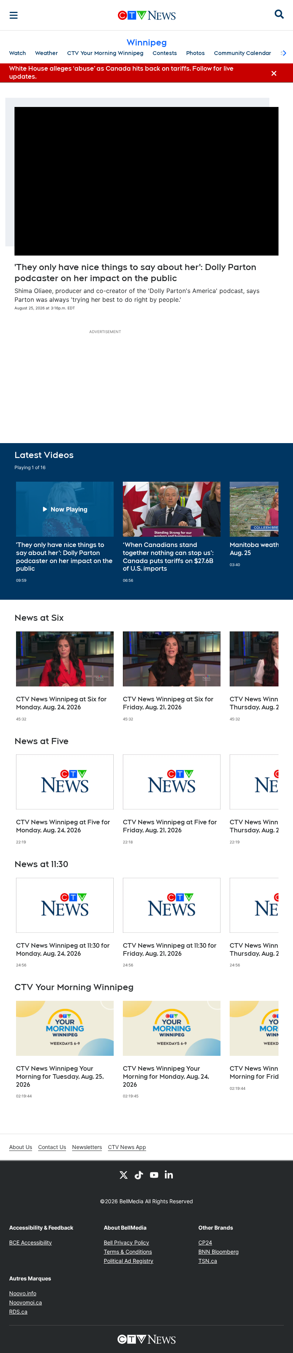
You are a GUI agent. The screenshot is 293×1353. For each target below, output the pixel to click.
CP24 (205, 1242)
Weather (46, 53)
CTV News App (127, 1147)
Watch (17, 53)
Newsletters (87, 1147)
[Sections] (13, 15)
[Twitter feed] (123, 1174)
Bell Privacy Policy (126, 1242)
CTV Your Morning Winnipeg (105, 53)
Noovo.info (22, 1293)
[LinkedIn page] (169, 1174)
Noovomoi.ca (25, 1302)
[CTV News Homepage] (146, 15)
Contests (165, 53)
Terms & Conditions (128, 1251)
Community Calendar (242, 53)
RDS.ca (18, 1311)
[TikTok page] (138, 1174)
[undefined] (65, 532)
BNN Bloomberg (218, 1251)
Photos (195, 53)
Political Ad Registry (128, 1261)
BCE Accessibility (30, 1242)
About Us (20, 1147)
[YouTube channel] (154, 1174)
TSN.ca (207, 1261)
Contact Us (52, 1147)
